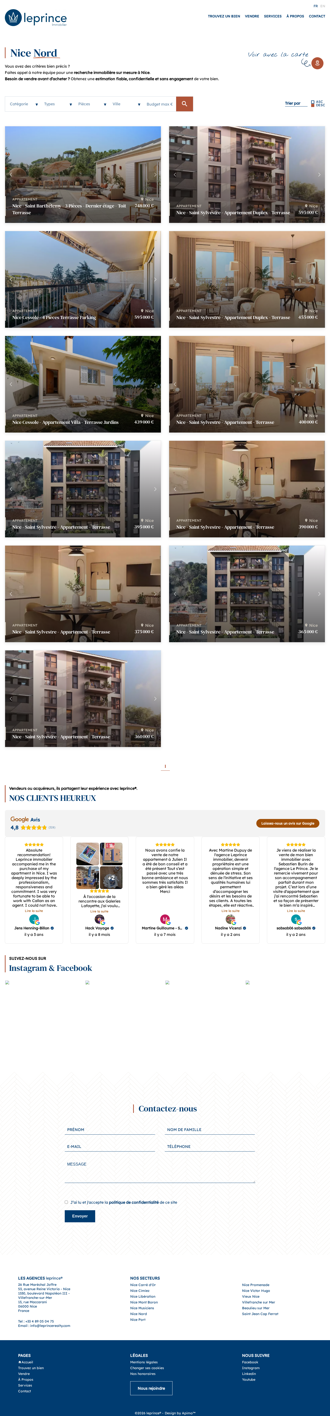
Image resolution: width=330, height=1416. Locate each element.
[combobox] (22, 104)
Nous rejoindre (151, 1388)
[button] (155, 174)
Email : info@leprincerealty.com (44, 1325)
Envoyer (80, 1216)
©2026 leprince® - (149, 1413)
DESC (320, 105)
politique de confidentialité (134, 1202)
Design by (180, 1413)
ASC (319, 101)
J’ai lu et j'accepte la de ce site (123, 1202)
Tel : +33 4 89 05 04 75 (36, 1321)
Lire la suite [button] (34, 911)
